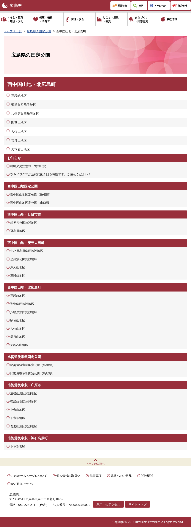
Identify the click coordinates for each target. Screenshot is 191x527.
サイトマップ (137, 504)
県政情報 (172, 19)
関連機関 (147, 476)
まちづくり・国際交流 (141, 19)
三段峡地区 (19, 96)
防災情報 (182, 5)
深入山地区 (17, 267)
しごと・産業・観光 (111, 19)
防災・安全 (77, 19)
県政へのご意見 (121, 476)
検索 (141, 5)
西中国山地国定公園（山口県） (31, 203)
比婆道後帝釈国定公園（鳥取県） (32, 373)
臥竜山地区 (19, 122)
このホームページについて (29, 476)
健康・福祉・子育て (45, 19)
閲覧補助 (122, 5)
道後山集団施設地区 (23, 393)
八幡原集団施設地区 (25, 113)
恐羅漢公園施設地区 (23, 259)
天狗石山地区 (20, 149)
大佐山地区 (19, 131)
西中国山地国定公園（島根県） (31, 194)
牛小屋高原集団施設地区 (26, 251)
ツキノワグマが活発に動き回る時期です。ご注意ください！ (50, 174)
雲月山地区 (19, 140)
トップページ (13, 31)
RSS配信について (22, 484)
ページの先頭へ (95, 463)
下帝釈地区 (17, 418)
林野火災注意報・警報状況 (28, 166)
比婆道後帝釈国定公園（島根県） (32, 365)
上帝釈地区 (17, 410)
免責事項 (95, 476)
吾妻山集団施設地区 (23, 426)
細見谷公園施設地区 (23, 223)
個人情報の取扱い (68, 476)
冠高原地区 (17, 231)
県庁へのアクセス (108, 504)
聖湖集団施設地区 (23, 105)
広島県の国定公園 (39, 31)
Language (160, 5)
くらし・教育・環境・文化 (15, 19)
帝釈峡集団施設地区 (23, 401)
